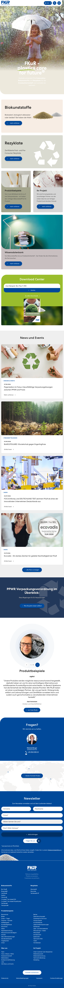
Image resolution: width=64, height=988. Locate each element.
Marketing (36, 960)
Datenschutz (4, 978)
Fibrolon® (4, 897)
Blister (3, 916)
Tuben (35, 941)
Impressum (39, 978)
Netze (3, 928)
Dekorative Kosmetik (39, 916)
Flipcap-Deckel (37, 920)
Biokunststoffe (6, 885)
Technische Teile (37, 939)
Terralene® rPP (35, 893)
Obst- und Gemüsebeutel (40, 928)
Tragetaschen (5, 941)
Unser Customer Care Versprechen (42, 952)
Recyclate (33, 891)
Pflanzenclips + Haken (39, 930)
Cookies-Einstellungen (56, 978)
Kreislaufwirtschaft (6, 956)
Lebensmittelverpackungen (41, 924)
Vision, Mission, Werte (7, 954)
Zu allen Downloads (31, 296)
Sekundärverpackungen (8, 937)
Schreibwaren (37, 935)
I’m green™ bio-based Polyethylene (11, 901)
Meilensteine (4, 958)
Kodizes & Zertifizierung (8, 960)
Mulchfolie (4, 926)
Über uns (4, 948)
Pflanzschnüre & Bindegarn (9, 933)
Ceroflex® (4, 893)
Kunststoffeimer (37, 922)
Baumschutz (4, 914)
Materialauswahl (38, 954)
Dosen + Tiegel (5, 918)
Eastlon (3, 895)
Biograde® (4, 891)
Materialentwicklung (39, 956)
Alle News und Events (7, 964)
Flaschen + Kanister (6, 920)
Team (2, 952)
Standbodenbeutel (6, 939)
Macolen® (34, 889)
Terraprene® (4, 905)
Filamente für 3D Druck (40, 918)
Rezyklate (34, 885)
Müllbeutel (36, 926)
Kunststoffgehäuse (6, 924)
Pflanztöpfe (36, 933)
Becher (35, 914)
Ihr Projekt (37, 948)
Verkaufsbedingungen (22, 978)
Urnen (3, 943)
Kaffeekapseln (5, 922)
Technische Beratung (39, 958)
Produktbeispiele (7, 911)
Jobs (2, 962)
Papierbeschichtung (6, 930)
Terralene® (4, 903)
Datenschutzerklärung (54, 850)
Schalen (3, 935)
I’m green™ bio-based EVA (8, 899)
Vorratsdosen (37, 943)
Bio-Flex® (4, 889)
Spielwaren (36, 937)
